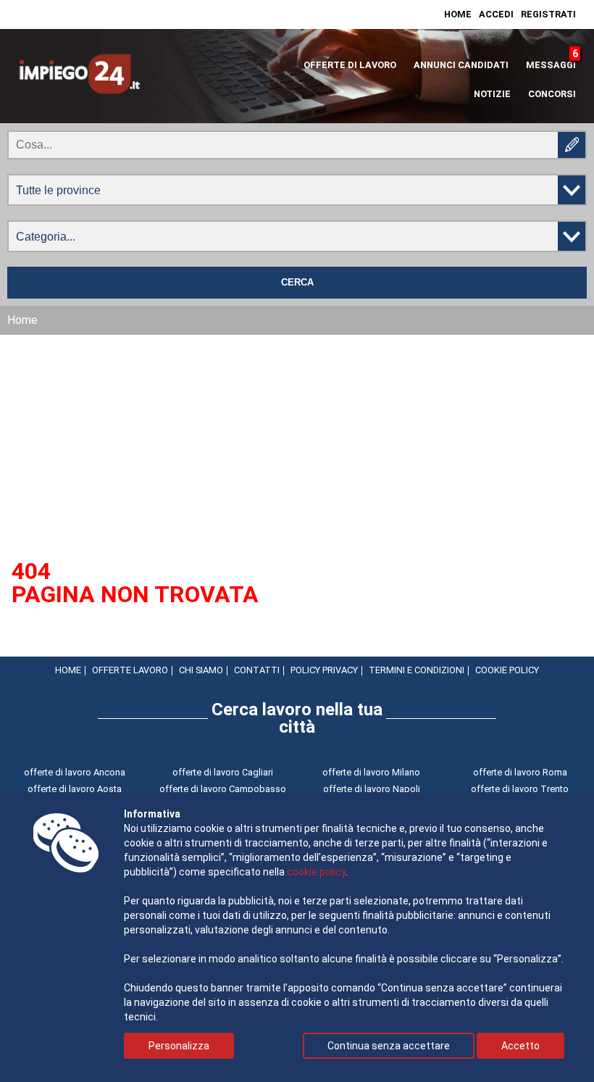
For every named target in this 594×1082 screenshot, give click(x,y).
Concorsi (552, 93)
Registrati (548, 14)
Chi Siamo (201, 670)
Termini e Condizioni (416, 670)
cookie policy (316, 872)
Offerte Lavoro (130, 670)
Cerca (297, 283)
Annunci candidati (461, 64)
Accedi (496, 14)
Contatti (257, 670)
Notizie (492, 93)
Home (458, 14)
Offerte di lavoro (350, 64)
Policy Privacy (324, 670)
